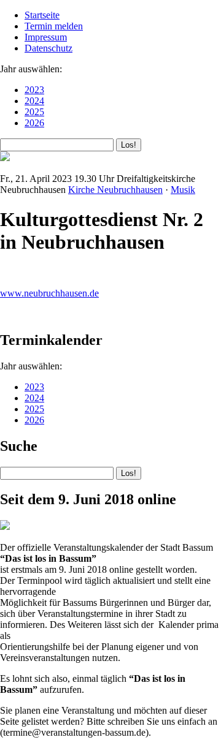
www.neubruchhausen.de (49, 293)
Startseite (42, 15)
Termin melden (54, 26)
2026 (34, 123)
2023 (34, 90)
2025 (34, 112)
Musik (183, 189)
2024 (34, 101)
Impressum (46, 37)
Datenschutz (48, 48)
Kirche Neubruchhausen (115, 189)
